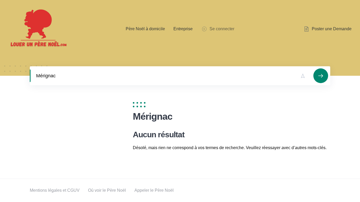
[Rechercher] (320, 75)
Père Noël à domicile (145, 29)
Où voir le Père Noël (107, 190)
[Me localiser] (302, 75)
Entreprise (183, 29)
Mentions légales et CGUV (55, 190)
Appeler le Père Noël (154, 190)
